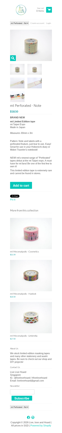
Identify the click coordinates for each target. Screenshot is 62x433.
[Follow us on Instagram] (33, 417)
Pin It (12, 199)
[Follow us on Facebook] (29, 417)
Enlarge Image (13, 58)
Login (48, 23)
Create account (37, 23)
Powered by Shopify (40, 425)
